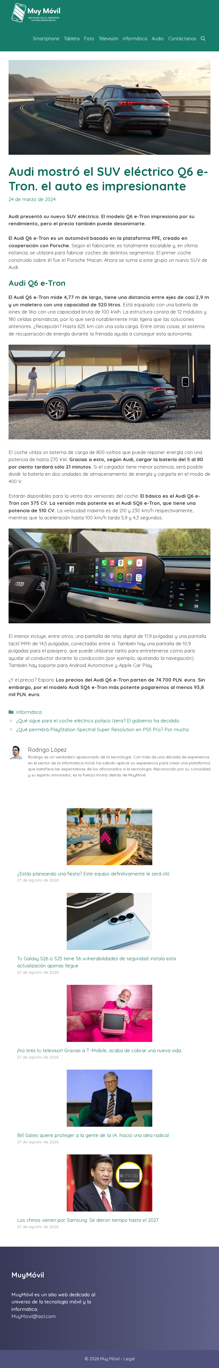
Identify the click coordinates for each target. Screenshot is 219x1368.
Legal (129, 1358)
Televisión (108, 38)
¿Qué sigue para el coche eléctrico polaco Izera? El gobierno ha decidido (97, 721)
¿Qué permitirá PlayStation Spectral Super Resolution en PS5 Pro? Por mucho (102, 729)
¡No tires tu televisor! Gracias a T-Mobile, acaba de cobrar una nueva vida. (99, 1050)
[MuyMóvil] (36, 13)
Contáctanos (182, 38)
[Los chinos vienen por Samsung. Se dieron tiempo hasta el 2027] (109, 1208)
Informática (135, 38)
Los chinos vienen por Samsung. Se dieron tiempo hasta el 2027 (88, 1220)
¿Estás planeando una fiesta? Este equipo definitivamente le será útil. (93, 874)
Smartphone (46, 38)
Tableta (72, 38)
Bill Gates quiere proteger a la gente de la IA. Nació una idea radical (93, 1135)
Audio (158, 38)
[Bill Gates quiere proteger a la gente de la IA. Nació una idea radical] (109, 1123)
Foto (89, 38)
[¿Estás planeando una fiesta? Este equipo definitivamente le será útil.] (109, 861)
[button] (203, 38)
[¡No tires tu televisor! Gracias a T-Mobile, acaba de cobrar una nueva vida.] (109, 1038)
